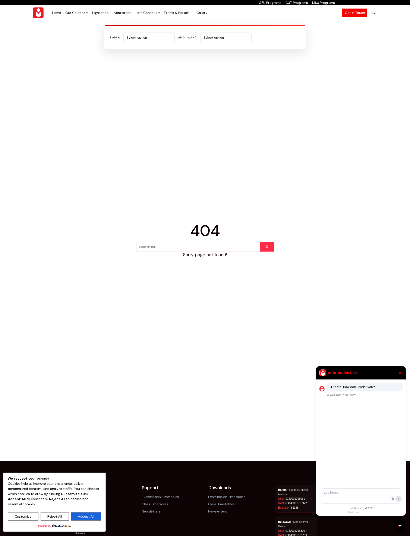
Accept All (86, 516)
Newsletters (151, 511)
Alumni (80, 533)
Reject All (54, 516)
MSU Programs (323, 2)
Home (56, 12)
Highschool (100, 12)
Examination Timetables (160, 497)
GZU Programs (270, 2)
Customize (23, 516)
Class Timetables (155, 504)
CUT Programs (297, 2)
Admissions (122, 12)
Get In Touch (355, 12)
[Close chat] (400, 526)
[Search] (267, 247)
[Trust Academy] (38, 12)
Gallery (201, 12)
